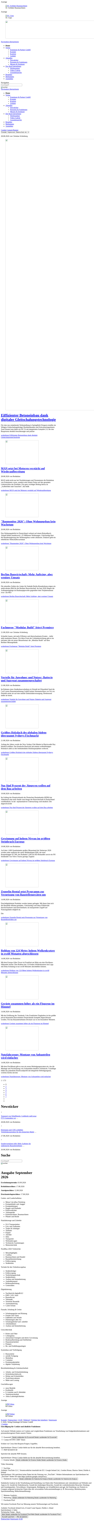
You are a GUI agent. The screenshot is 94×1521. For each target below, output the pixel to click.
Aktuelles (9, 58)
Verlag (8, 48)
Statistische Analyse (11, 1479)
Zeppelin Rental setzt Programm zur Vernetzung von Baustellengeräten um (23, 893)
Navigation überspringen (10, 42)
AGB (20, 1420)
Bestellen (9, 75)
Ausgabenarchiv (16, 72)
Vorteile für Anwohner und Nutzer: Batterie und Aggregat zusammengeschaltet (27, 679)
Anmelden (9, 79)
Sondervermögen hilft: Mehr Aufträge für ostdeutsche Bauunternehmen (16, 1145)
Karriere (13, 54)
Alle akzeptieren (22, 1517)
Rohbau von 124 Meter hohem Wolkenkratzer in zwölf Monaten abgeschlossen (28, 952)
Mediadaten (10, 77)
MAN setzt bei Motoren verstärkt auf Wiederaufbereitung (23, 470)
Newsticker (14, 60)
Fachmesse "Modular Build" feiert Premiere (27, 627)
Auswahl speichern (8, 1517)
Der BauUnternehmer (13, 66)
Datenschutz (12, 1420)
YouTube (7, 1468)
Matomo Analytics (10, 1495)
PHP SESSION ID (10, 1450)
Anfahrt (13, 56)
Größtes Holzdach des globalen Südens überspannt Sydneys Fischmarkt (23, 734)
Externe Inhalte (9, 1460)
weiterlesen (19, 436)
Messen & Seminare (17, 64)
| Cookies (4, 1424)
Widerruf (26, 1420)
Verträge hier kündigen (39, 1420)
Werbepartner (15, 68)
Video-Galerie (15, 70)
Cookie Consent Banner (9, 130)
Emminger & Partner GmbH (20, 50)
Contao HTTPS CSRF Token (14, 1440)
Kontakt (13, 52)
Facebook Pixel (9, 1500)
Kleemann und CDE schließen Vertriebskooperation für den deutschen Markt (17, 1131)
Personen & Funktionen (18, 62)
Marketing (7, 1498)
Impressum (53, 1420)
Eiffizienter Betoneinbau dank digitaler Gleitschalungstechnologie (28, 417)
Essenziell (7, 1437)
